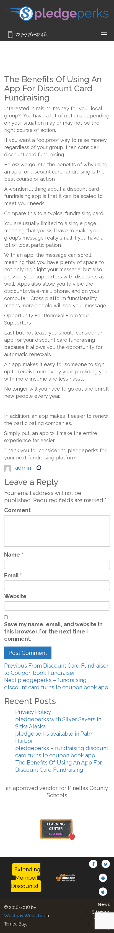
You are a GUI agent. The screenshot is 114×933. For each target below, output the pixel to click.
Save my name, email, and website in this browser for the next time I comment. (53, 631)
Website (15, 596)
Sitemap (101, 912)
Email (13, 575)
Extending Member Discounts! (25, 877)
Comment (17, 510)
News (104, 904)
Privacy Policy (33, 712)
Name (13, 554)
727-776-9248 (31, 34)
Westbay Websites (24, 915)
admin (23, 467)
